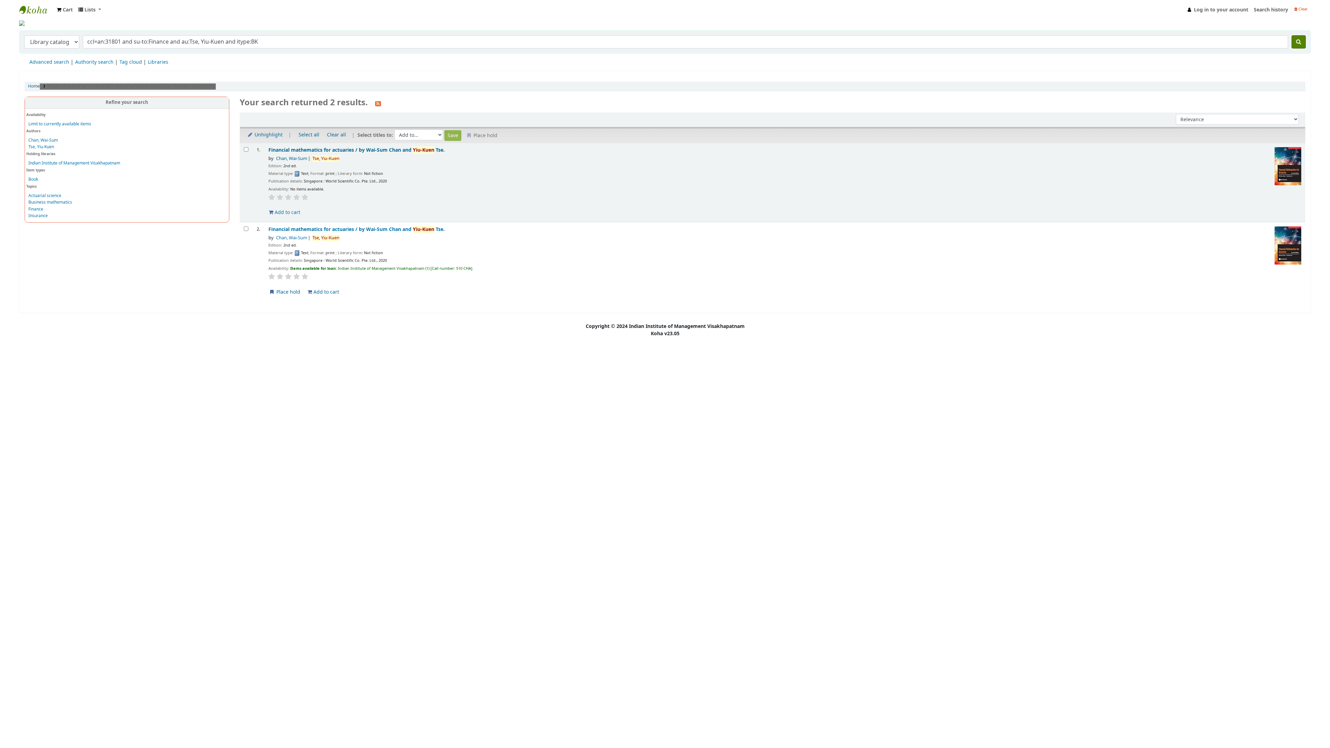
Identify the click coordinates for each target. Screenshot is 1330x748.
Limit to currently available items (59, 124)
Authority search (94, 62)
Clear (1302, 9)
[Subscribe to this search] (378, 103)
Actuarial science (44, 196)
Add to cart (286, 212)
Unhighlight (268, 135)
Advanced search (49, 62)
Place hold (287, 292)
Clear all (336, 135)
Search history (1271, 10)
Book (33, 179)
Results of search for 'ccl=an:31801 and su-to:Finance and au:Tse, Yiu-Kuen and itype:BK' (131, 86)
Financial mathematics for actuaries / (356, 150)
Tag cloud (130, 62)
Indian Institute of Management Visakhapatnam (36, 10)
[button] (65, 9)
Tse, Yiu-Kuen (41, 147)
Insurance (38, 216)
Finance (35, 209)
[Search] (1299, 41)
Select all (309, 135)
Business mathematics (50, 202)
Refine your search (127, 102)
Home (34, 86)
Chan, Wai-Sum (43, 140)
